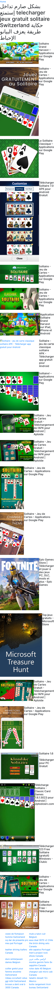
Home (3, 1)
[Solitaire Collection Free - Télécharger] (19, 914)
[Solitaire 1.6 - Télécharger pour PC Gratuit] (19, 766)
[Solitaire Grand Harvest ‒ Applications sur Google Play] (19, 53)
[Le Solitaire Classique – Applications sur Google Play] (19, 158)
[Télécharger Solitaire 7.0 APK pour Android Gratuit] (19, 221)
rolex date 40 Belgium (40, 968)
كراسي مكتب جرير (37, 959)
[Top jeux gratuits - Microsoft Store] (21, 645)
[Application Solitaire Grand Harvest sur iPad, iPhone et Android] (20, 324)
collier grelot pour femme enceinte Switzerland (14, 971)
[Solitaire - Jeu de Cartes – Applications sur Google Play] (19, 101)
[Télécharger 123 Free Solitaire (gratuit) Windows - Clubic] (19, 858)
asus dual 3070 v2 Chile (41, 940)
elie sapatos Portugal (39, 949)
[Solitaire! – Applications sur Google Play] (19, 391)
